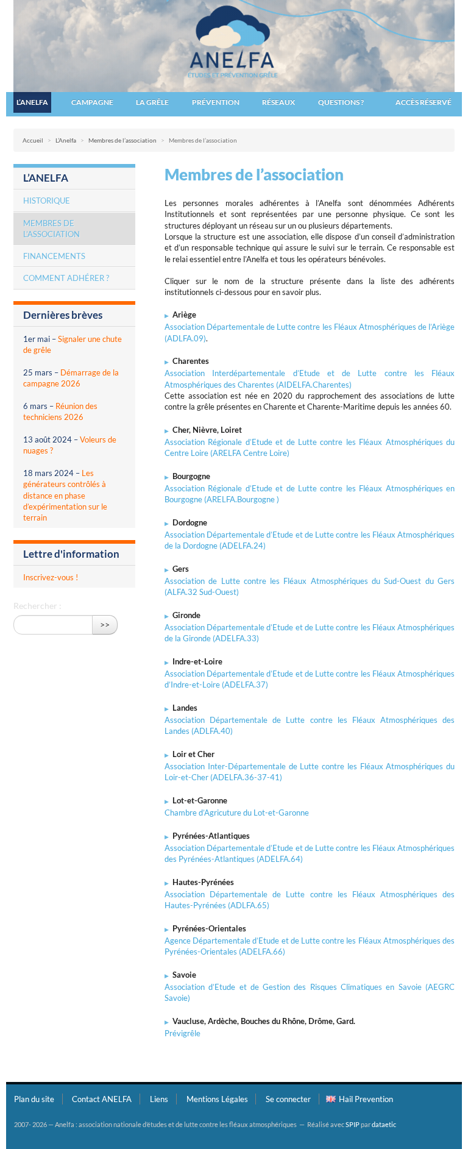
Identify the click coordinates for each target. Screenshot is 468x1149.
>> (105, 624)
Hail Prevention (366, 1099)
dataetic (384, 1124)
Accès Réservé (423, 102)
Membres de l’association (122, 140)
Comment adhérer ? (66, 278)
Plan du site (34, 1099)
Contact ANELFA (102, 1099)
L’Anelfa (32, 102)
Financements (54, 256)
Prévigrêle (182, 1033)
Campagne (92, 102)
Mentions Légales (217, 1099)
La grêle (152, 102)
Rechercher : (37, 605)
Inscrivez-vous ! (50, 577)
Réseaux (278, 102)
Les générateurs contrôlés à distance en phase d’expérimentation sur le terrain (65, 495)
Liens (159, 1099)
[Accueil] (234, 45)
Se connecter (288, 1099)
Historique (46, 200)
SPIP (353, 1124)
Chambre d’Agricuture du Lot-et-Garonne (237, 812)
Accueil (33, 140)
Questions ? (341, 102)
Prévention (215, 102)
